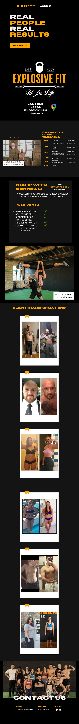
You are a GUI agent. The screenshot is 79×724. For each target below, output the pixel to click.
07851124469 (43, 709)
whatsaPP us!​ (20, 45)
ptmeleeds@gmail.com (24, 709)
